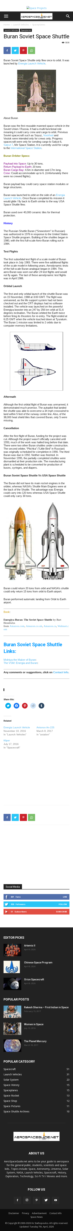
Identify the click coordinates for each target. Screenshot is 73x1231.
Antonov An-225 (45, 727)
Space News (36, 1216)
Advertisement (39, 1213)
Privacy (25, 1213)
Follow (63, 904)
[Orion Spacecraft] (12, 984)
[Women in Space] (12, 1029)
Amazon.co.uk (34, 626)
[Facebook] (7, 50)
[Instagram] (26, 1200)
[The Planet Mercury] (12, 1045)
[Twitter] (15, 50)
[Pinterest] (23, 50)
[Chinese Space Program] (12, 967)
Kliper (7, 740)
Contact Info (60, 672)
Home (7, 24)
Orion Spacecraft (34, 979)
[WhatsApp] (31, 50)
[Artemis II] (12, 950)
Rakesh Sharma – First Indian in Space (46, 1007)
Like (65, 896)
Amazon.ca (50, 626)
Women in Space (33, 1024)
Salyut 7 (8, 144)
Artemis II (29, 945)
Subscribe (61, 911)
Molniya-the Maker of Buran (20, 659)
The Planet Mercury (35, 1041)
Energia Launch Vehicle (31, 63)
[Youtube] (55, 1200)
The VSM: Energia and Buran (20, 662)
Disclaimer (14, 1213)
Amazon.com (17, 626)
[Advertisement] (36, 776)
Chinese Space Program (38, 962)
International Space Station (26, 148)
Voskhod (48, 135)
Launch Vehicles (21, 24)
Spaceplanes (38, 24)
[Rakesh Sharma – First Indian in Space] (12, 1012)
